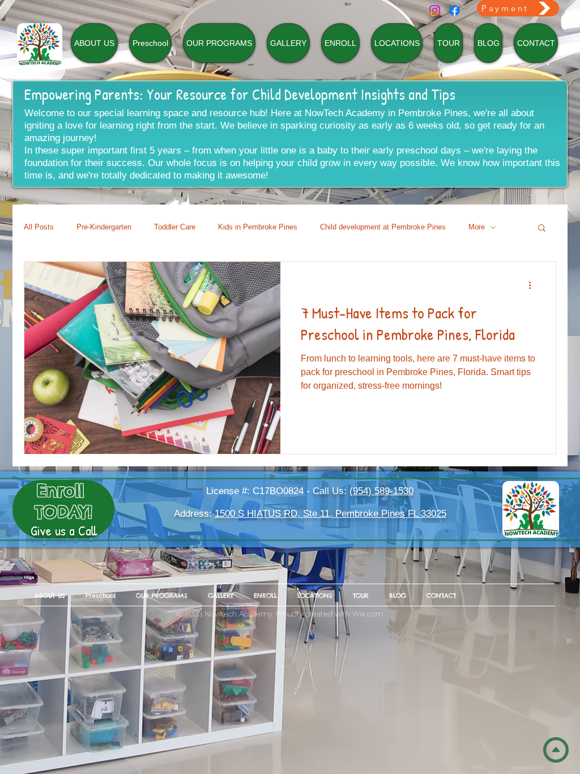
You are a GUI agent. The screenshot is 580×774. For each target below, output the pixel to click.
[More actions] (533, 285)
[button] (541, 229)
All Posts (39, 227)
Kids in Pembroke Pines (257, 227)
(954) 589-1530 (381, 491)
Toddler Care (174, 227)
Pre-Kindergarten (103, 227)
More (476, 227)
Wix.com (367, 613)
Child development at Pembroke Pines (383, 227)
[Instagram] (435, 10)
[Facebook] (454, 10)
